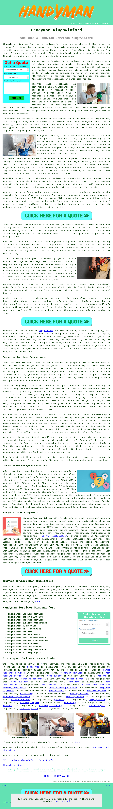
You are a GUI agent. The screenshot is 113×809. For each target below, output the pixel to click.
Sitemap (4, 785)
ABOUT (87, 23)
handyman (75, 61)
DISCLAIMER (105, 23)
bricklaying (27, 694)
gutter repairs (76, 679)
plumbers (7, 706)
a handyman (33, 667)
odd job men (31, 290)
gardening (59, 700)
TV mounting (82, 527)
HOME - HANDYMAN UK (56, 776)
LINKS (79, 23)
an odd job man (20, 700)
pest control (49, 685)
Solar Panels (46, 760)
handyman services (54, 298)
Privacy (109, 785)
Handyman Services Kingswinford (29, 607)
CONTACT (95, 23)
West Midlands (28, 557)
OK (68, 801)
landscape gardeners (32, 679)
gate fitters (56, 691)
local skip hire (29, 709)
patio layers (97, 706)
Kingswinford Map (12, 765)
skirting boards (75, 697)
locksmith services (71, 673)
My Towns (6, 802)
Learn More (59, 801)
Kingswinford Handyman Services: (22, 44)
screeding (74, 682)
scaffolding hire (96, 691)
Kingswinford (46, 331)
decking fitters (79, 694)
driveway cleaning (50, 706)
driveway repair (29, 703)
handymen (71, 96)
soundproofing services (16, 697)
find (11, 587)
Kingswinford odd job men (37, 518)
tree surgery (54, 676)
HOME (73, 23)
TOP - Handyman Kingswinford (19, 760)
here (37, 601)
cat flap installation (53, 536)
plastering (70, 703)
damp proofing (97, 700)
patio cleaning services (62, 688)
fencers (102, 676)
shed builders (19, 682)
